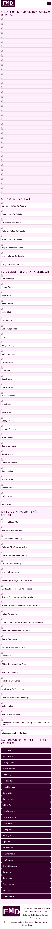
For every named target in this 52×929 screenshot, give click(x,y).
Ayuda (45, 915)
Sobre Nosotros (36, 918)
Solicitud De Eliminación (32, 915)
